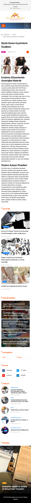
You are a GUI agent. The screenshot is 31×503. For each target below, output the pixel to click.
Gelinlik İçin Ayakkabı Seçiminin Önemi (14, 286)
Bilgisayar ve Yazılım (15, 417)
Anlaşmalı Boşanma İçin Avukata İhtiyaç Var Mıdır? (20, 400)
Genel (14, 34)
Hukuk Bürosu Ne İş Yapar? (20, 410)
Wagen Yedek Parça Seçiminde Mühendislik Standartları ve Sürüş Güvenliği (12, 259)
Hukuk (12, 397)
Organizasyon (14, 387)
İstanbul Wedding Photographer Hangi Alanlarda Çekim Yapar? (19, 391)
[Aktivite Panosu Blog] (15, 16)
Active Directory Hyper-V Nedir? (19, 420)
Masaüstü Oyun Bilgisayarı (20, 430)
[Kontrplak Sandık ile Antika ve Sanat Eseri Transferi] (15, 470)
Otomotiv (5, 253)
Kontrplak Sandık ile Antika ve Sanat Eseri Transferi (14, 487)
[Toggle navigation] (3, 25)
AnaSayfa (6, 34)
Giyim (4, 281)
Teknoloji (5, 226)
